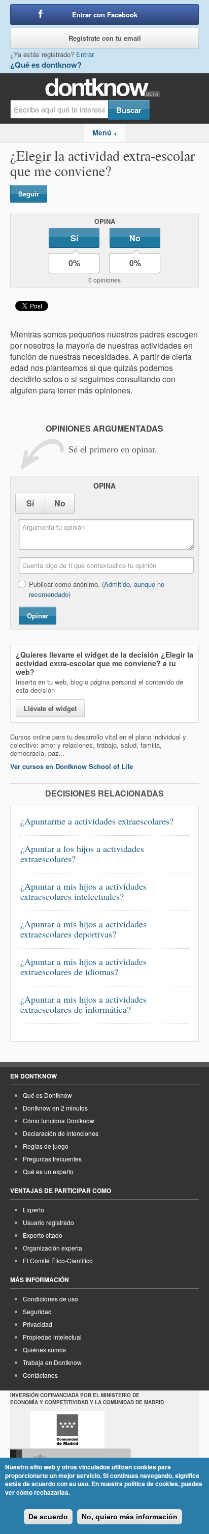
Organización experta (52, 1247)
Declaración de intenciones (60, 1133)
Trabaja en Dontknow (52, 1362)
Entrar (85, 54)
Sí (74, 238)
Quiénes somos (44, 1349)
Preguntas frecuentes (52, 1158)
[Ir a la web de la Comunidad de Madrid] (67, 1429)
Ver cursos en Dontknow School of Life (71, 766)
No (135, 238)
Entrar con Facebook (104, 14)
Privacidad (37, 1324)
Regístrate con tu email (104, 38)
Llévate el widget (50, 708)
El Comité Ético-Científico (58, 1260)
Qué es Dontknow (47, 1095)
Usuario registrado (48, 1222)
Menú (104, 132)
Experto (33, 1209)
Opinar (37, 615)
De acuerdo (48, 1517)
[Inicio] (104, 87)
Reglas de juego (45, 1146)
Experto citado (42, 1235)
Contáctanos (40, 1375)
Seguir (28, 193)
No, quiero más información (130, 1517)
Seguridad (37, 1311)
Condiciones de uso (50, 1298)
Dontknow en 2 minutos (55, 1107)
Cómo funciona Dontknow (58, 1120)
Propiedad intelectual (52, 1336)
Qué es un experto (48, 1171)
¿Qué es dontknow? (46, 64)
